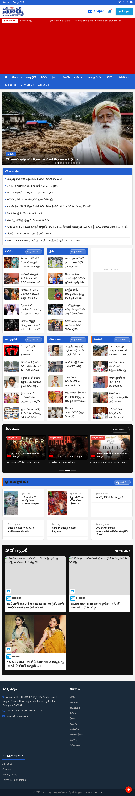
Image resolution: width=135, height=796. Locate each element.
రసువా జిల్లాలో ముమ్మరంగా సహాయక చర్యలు (30, 193)
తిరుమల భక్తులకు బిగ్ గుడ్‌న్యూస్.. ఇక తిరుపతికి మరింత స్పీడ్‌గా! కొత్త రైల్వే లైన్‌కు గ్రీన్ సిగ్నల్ (31, 367)
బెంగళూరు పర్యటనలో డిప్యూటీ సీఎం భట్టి (75, 412)
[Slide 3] (61, 163)
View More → (120, 429)
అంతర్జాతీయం (95, 77)
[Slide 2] (58, 163)
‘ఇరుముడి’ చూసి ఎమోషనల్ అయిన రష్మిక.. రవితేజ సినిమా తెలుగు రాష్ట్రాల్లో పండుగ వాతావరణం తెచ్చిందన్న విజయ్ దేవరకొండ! (30, 294)
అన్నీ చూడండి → (33, 251)
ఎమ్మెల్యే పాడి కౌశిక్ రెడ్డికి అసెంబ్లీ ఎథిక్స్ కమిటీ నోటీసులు (34, 179)
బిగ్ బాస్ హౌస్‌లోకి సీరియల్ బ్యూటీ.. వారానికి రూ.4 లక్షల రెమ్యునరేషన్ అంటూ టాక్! (31, 263)
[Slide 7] (71, 163)
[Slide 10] (79, 163)
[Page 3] (73, 470)
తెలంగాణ (17, 77)
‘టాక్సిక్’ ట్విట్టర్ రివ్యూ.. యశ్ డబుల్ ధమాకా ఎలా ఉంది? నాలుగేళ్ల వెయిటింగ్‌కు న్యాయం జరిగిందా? (31, 325)
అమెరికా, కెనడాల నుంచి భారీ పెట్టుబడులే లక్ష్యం (30, 199)
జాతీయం (78, 77)
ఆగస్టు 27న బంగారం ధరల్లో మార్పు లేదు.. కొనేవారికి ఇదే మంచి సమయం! (43, 241)
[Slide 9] (77, 163)
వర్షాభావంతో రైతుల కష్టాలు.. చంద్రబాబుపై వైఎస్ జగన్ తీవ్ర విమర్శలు (31, 382)
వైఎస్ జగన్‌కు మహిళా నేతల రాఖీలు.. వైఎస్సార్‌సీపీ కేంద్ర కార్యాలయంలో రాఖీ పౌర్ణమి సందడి (31, 398)
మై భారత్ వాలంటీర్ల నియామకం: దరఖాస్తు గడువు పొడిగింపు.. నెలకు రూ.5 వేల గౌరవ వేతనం (31, 414)
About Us (43, 85)
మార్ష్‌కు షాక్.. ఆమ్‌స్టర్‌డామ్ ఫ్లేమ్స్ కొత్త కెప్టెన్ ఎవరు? (74, 294)
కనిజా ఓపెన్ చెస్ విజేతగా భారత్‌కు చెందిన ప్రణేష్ (73, 325)
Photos (11, 85)
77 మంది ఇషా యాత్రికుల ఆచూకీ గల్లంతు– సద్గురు (32, 186)
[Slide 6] (69, 163)
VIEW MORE (122, 551)
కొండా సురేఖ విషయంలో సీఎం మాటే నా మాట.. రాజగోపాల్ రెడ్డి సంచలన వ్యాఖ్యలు (74, 382)
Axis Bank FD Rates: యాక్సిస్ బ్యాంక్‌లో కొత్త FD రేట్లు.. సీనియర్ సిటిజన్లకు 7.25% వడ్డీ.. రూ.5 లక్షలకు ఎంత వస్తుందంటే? (67, 227)
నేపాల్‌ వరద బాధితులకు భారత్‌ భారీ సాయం (29, 234)
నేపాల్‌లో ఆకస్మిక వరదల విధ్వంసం (64, 530)
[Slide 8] (74, 163)
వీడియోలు (124, 77)
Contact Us (27, 85)
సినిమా (44, 77)
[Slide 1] (55, 163)
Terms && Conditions (14, 780)
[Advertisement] (67, 48)
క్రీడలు (55, 77)
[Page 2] (67, 470)
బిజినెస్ (66, 77)
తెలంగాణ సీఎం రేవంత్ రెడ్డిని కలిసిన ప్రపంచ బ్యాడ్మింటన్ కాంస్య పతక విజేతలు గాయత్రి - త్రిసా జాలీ (75, 279)
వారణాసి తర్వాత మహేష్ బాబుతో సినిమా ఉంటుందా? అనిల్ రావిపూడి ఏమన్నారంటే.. (30, 279)
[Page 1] (61, 470)
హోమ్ (72, 697)
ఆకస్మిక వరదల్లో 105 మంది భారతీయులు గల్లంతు (21, 530)
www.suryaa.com (94, 792)
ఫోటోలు (110, 77)
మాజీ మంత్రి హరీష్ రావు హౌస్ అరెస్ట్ (25, 213)
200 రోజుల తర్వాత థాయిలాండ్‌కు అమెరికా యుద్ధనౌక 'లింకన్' (112, 531)
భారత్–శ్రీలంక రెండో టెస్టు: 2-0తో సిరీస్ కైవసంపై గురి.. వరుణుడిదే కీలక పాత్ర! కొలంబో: (60, 21)
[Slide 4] (63, 163)
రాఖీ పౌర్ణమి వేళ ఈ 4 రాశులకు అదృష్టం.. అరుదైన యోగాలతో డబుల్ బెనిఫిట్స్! (75, 397)
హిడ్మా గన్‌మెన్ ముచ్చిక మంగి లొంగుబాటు (28, 351)
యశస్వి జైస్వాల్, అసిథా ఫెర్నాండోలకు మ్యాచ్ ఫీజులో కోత (75, 310)
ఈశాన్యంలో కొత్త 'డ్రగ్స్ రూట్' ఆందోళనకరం (28, 220)
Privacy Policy (9, 775)
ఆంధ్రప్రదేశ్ (31, 77)
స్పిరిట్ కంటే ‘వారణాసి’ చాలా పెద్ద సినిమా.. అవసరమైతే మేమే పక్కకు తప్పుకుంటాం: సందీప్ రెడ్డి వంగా (31, 310)
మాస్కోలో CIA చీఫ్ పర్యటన (109, 497)
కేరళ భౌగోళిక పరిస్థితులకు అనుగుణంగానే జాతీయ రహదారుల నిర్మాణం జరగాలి (119, 414)
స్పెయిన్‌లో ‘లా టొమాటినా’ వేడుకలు (77, 500)
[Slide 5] (66, 163)
